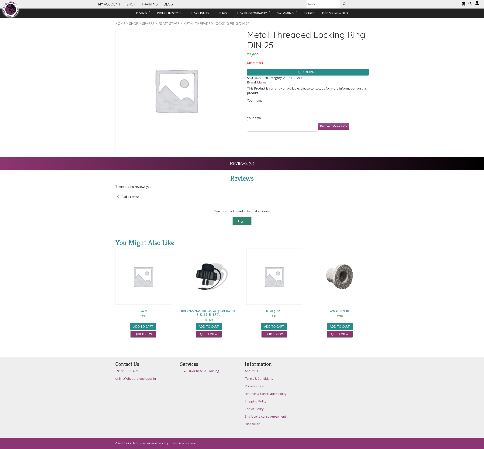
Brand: (251, 82)
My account (109, 4)
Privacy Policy (254, 386)
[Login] (477, 3)
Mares (261, 82)
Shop (133, 23)
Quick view (143, 334)
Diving (141, 13)
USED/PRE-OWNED (334, 13)
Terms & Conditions (259, 379)
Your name (255, 100)
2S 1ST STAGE (168, 23)
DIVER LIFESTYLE (169, 13)
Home (120, 23)
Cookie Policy (254, 409)
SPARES (309, 13)
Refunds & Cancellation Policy (265, 394)
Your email (254, 118)
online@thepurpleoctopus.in (135, 379)
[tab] (242, 163)
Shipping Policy (255, 401)
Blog (168, 4)
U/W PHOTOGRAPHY (252, 13)
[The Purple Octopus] (10, 9)
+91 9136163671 (126, 371)
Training (150, 4)
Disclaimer (252, 424)
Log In (242, 221)
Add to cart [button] (143, 326)
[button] (470, 4)
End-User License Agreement (265, 416)
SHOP (131, 4)
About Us (251, 371)
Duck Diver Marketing (184, 443)
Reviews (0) (242, 163)
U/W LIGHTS (200, 13)
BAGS (223, 13)
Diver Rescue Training (203, 371)
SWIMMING (285, 13)
